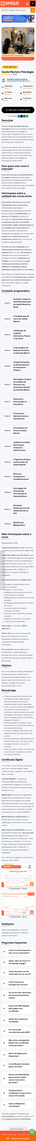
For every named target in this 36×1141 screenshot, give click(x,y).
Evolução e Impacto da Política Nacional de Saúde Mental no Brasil (18, 303)
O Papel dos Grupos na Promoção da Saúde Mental (17, 462)
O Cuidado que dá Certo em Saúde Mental (17, 319)
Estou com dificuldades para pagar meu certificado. (19, 1008)
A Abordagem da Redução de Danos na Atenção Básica (17, 350)
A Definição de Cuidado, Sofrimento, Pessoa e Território (17, 334)
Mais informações (17, 1129)
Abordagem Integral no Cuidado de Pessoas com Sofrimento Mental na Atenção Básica (18, 384)
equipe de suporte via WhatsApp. (18, 1119)
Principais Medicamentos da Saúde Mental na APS (17, 509)
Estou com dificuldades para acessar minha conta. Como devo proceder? (19, 1078)
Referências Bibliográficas (15, 523)
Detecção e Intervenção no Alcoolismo (16, 401)
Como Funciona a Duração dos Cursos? (18, 983)
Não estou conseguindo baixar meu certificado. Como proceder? (19, 1043)
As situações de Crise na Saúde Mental (16, 430)
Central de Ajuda (8, 1116)
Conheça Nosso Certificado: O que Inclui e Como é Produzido (20, 1093)
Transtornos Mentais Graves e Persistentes (17, 416)
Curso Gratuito (10, 67)
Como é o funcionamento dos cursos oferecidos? (20, 951)
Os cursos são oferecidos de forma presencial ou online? (20, 995)
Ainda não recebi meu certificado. (18, 1020)
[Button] (32, 10)
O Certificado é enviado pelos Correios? (19, 1065)
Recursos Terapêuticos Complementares (17, 476)
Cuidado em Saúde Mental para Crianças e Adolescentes (17, 446)
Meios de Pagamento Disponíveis (18, 1054)
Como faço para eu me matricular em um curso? (20, 972)
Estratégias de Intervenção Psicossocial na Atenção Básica (16, 492)
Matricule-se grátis (20, 1138)
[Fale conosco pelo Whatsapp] (32, 1132)
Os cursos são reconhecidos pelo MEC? (19, 1030)
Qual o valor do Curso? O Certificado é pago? (19, 962)
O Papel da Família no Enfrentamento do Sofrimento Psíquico (17, 366)
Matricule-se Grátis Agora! (19, 110)
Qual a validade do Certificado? (17, 1105)
